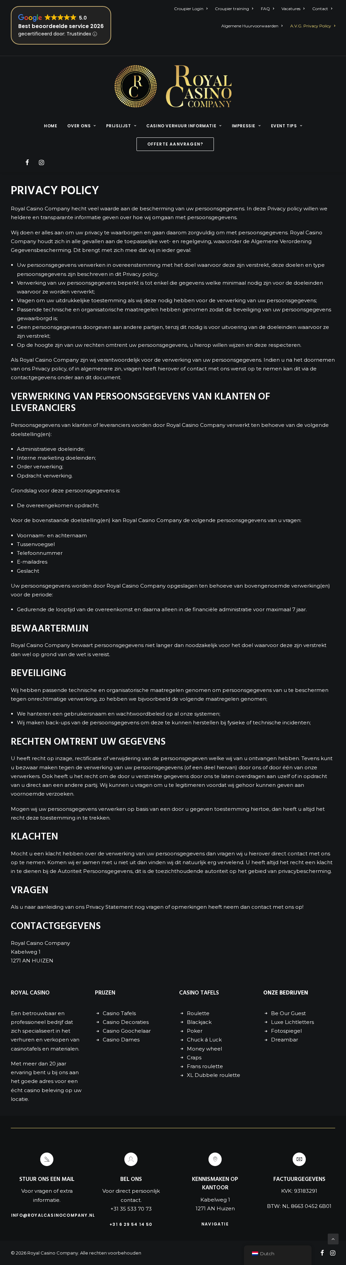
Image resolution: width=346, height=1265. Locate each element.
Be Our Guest (288, 1013)
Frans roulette (205, 1066)
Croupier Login (188, 8)
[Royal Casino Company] (173, 86)
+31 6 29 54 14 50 (130, 1224)
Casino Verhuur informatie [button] (181, 126)
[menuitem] (192, 8)
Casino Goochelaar (127, 1031)
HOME (50, 126)
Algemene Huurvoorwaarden (249, 25)
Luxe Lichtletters (292, 1022)
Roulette (198, 1013)
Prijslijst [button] (118, 126)
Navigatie (215, 1224)
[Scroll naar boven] (333, 1238)
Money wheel (204, 1048)
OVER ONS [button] (79, 126)
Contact (320, 8)
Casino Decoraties (126, 1022)
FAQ (265, 8)
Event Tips (284, 126)
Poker (194, 1031)
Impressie (243, 126)
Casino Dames (121, 1039)
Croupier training (232, 8)
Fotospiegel (286, 1031)
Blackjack (199, 1022)
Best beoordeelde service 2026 (61, 26)
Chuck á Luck (204, 1039)
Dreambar (284, 1039)
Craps (194, 1057)
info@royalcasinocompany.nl (53, 1215)
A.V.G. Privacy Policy (310, 25)
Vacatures (290, 8)
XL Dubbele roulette (213, 1075)
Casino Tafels (119, 1013)
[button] (28, 162)
